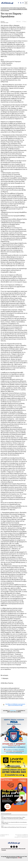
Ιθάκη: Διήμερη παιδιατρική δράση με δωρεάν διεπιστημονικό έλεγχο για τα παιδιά (13, 828)
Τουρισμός (3, 850)
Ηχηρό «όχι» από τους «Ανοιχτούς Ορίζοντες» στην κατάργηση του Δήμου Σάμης (14, 823)
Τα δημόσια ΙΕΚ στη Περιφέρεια (4, 835)
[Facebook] (18, 3)
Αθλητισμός (21, 848)
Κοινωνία (3, 848)
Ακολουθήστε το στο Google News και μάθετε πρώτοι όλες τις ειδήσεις (14, 711)
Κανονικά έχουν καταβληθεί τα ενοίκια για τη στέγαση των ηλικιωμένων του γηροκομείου (21, 836)
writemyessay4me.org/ (14, 693)
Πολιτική (7, 848)
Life (24, 848)
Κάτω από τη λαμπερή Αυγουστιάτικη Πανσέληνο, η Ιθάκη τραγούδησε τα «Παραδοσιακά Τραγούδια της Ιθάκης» (13, 818)
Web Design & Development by (16, 857)
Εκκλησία (16, 848)
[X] (20, 3)
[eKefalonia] (7, 3)
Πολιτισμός (11, 848)
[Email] (23, 3)
